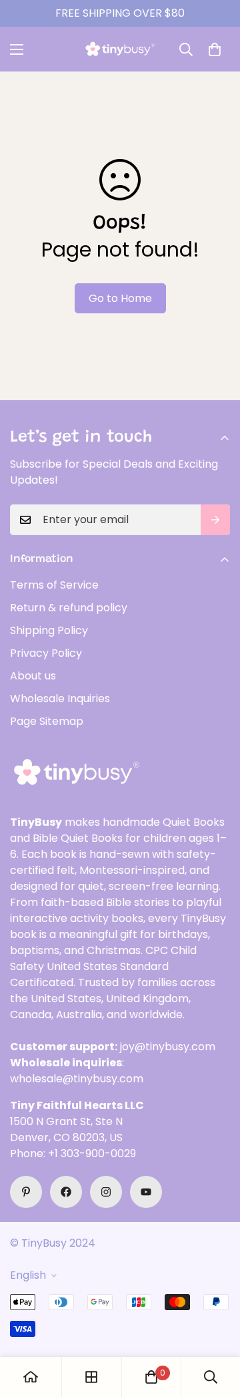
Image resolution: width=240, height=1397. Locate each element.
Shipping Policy (49, 630)
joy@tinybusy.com (167, 1046)
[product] (31, 1377)
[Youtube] (146, 1192)
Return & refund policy (68, 607)
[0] (214, 49)
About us (33, 675)
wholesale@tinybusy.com (76, 1078)
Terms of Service (54, 585)
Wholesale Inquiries (60, 698)
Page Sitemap (46, 721)
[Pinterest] (26, 1192)
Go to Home (120, 298)
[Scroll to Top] (216, 1326)
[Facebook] (66, 1192)
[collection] (91, 1377)
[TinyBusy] (120, 49)
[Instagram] (106, 1192)
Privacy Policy (46, 653)
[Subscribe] (215, 519)
